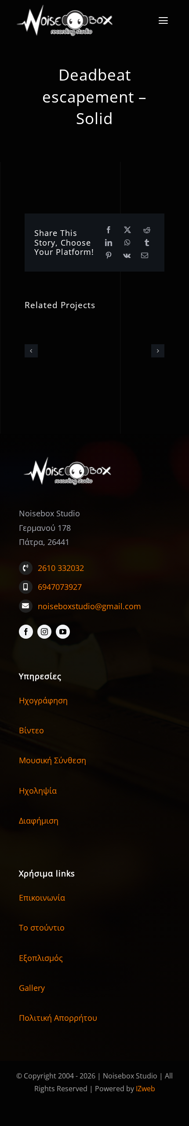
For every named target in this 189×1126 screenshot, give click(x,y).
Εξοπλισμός (41, 958)
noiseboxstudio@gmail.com (89, 606)
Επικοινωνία (42, 897)
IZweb (145, 1088)
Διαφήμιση (38, 820)
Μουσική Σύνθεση (52, 760)
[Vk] (127, 255)
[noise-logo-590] (68, 456)
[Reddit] (147, 230)
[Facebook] (108, 230)
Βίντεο (31, 730)
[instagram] (44, 632)
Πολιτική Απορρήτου (58, 1017)
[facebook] (26, 632)
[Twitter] (127, 230)
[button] (31, 350)
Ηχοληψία (38, 790)
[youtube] (63, 632)
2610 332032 (61, 568)
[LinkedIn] (108, 242)
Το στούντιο (42, 927)
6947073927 (60, 586)
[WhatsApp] (127, 242)
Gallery (32, 987)
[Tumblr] (147, 242)
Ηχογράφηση (43, 700)
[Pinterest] (108, 255)
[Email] (145, 255)
